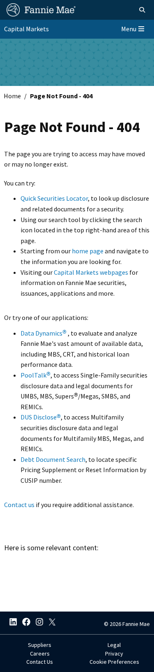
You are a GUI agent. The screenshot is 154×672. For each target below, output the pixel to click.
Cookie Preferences (114, 661)
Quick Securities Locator (54, 198)
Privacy (114, 653)
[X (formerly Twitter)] (50, 623)
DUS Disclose (41, 417)
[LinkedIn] (10, 623)
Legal (114, 645)
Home (12, 96)
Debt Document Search (53, 459)
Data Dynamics (44, 333)
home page (87, 251)
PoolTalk (36, 375)
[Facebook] (23, 623)
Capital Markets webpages (91, 272)
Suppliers (39, 645)
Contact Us (39, 661)
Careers (40, 653)
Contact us (19, 505)
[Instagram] (37, 623)
